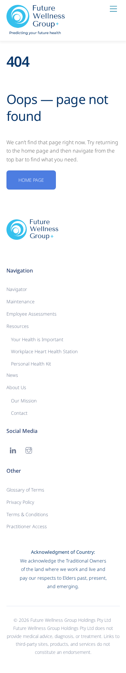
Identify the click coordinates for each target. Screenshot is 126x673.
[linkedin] (12, 450)
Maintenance (20, 301)
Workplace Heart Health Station (44, 351)
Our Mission (24, 401)
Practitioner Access (26, 526)
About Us (16, 387)
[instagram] (28, 450)
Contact (19, 413)
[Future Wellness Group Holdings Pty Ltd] (35, 32)
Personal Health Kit (31, 364)
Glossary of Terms (25, 490)
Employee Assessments (31, 314)
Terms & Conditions (27, 514)
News (12, 375)
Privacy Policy (20, 502)
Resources (17, 326)
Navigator (16, 289)
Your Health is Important (37, 339)
